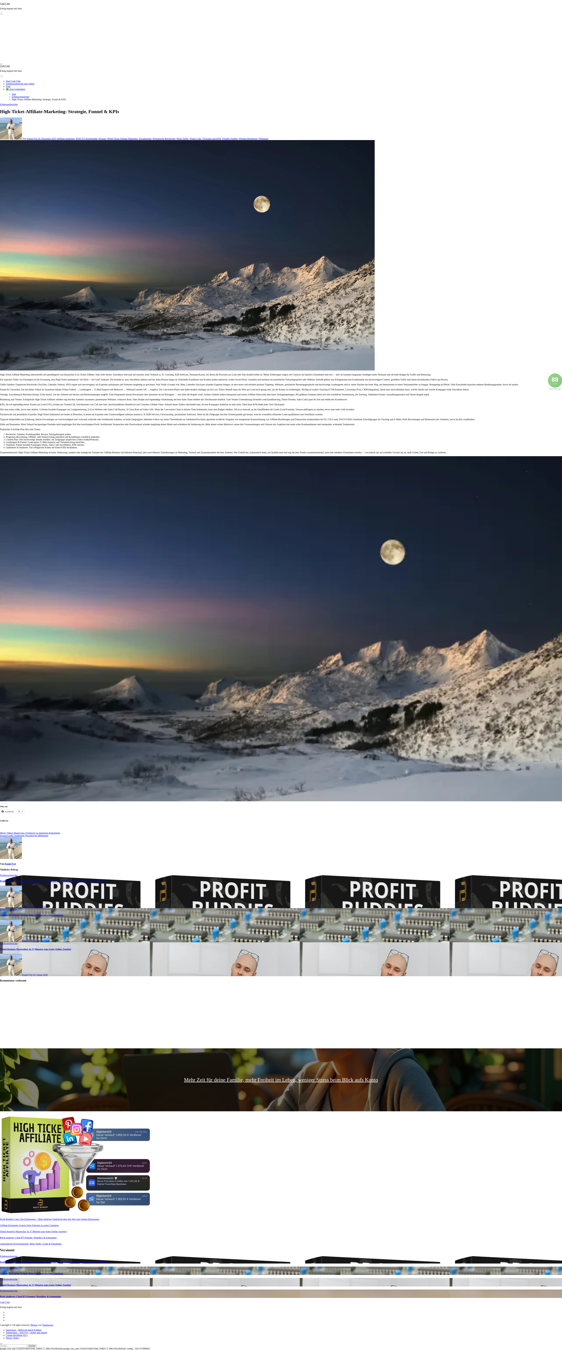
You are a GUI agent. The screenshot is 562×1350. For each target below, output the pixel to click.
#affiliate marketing (66, 138)
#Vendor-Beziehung (248, 138)
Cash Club (5, 3)
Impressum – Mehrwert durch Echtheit (23, 1330)
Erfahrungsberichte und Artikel (20, 84)
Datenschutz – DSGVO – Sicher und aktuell (26, 1332)
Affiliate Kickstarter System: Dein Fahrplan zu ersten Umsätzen (31, 915)
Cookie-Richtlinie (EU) (17, 1335)
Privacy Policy (12, 1338)
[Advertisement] (281, 40)
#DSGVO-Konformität (86, 138)
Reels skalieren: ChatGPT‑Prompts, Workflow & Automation (28, 1237)
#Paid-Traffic (182, 138)
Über (8, 86)
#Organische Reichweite (164, 138)
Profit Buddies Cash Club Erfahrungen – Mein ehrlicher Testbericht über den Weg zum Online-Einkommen (53, 881)
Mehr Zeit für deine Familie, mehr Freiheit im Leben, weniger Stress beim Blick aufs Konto (281, 1080)
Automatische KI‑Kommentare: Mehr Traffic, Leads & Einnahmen (31, 1244)
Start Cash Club (13, 81)
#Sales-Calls (195, 138)
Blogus (34, 1325)
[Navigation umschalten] (1, 64)
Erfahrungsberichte (9, 104)
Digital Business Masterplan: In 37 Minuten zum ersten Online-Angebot (35, 949)
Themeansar (47, 1325)
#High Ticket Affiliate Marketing (122, 138)
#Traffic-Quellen (230, 138)
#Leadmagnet (145, 138)
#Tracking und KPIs (211, 138)
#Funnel (102, 138)
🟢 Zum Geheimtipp (15, 89)
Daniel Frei (32, 138)
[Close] (1, 1343)
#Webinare (263, 138)
